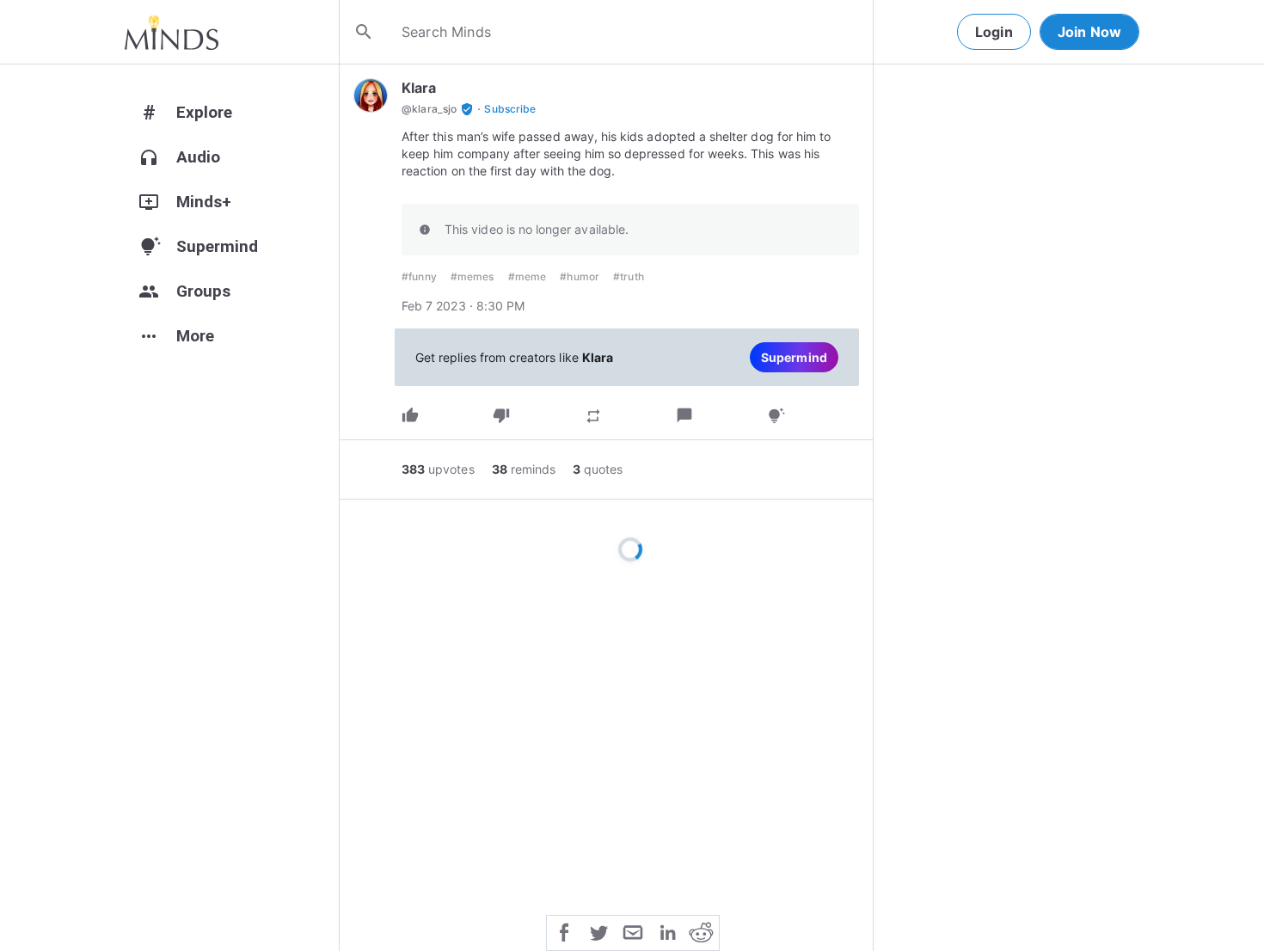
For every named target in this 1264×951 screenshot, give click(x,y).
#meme (527, 276)
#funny (419, 276)
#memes (472, 276)
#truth (628, 276)
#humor (579, 276)
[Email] (633, 931)
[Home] (171, 32)
